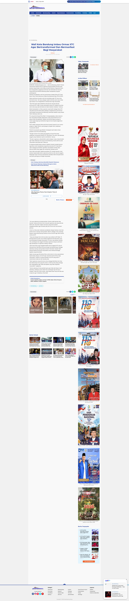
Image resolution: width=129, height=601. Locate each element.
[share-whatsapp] (75, 57)
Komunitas (50, 591)
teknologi (80, 594)
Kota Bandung (33, 285)
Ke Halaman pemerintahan (88, 104)
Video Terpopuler (83, 61)
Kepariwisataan (61, 13)
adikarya (49, 594)
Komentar (34, 57)
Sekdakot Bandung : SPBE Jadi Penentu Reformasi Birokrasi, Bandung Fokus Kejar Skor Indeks (82, 99)
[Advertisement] (64, 27)
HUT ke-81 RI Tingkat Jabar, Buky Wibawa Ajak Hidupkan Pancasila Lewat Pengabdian (85, 537)
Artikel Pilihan (82, 78)
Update (69, 199)
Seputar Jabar (61, 592)
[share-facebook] (71, 57)
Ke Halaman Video (94, 64)
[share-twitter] (73, 57)
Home (32, 1)
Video (33, 15)
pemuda (41, 285)
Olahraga (70, 591)
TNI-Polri (70, 592)
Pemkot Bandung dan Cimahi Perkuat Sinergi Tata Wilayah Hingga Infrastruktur (94, 99)
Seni (94, 13)
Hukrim (54, 13)
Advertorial (38, 13)
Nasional (59, 591)
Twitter (40, 595)
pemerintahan (71, 594)
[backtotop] (64, 585)
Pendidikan (78, 13)
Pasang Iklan (92, 591)
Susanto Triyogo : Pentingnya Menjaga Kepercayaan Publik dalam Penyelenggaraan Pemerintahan (94, 88)
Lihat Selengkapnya (88, 561)
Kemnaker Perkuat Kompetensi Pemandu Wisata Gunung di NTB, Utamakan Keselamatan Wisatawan (85, 1)
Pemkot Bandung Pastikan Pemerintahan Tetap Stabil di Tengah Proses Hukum (83, 88)
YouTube (43, 595)
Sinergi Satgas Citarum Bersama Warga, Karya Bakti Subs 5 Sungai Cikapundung (82, 71)
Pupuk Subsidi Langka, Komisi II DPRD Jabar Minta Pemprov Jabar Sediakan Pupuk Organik (46, 280)
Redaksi (91, 589)
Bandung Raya (46, 13)
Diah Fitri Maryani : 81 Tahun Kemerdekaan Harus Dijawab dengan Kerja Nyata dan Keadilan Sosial (85, 556)
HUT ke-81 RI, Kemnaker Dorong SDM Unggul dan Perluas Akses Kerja (84, 531)
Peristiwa (85, 13)
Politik (90, 13)
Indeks (32, 13)
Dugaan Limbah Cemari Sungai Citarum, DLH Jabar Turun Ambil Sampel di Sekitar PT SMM (85, 549)
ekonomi (60, 594)
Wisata (79, 592)
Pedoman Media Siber (94, 592)
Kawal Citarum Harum (82, 589)
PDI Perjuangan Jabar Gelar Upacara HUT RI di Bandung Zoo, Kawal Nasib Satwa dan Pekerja (85, 543)
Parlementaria (70, 13)
